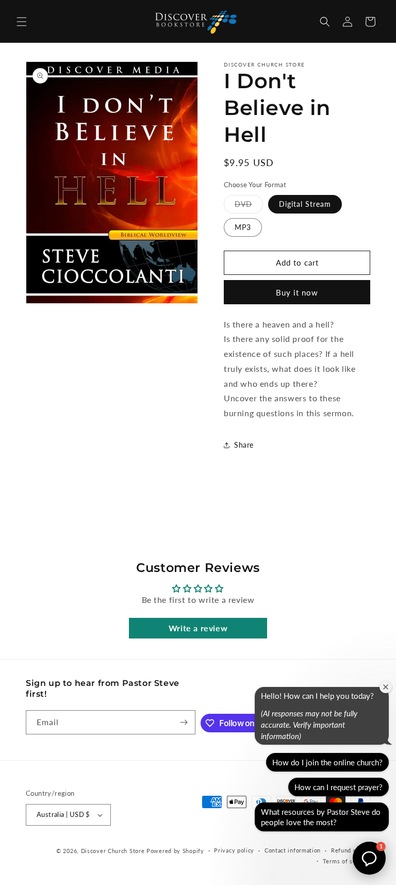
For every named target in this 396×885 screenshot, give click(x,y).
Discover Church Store (113, 850)
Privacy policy (234, 850)
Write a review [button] (198, 628)
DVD (249, 206)
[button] (21, 21)
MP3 (243, 227)
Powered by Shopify (175, 850)
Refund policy (350, 850)
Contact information (293, 850)
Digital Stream (305, 204)
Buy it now (297, 292)
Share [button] (244, 444)
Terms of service (346, 861)
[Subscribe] (183, 722)
